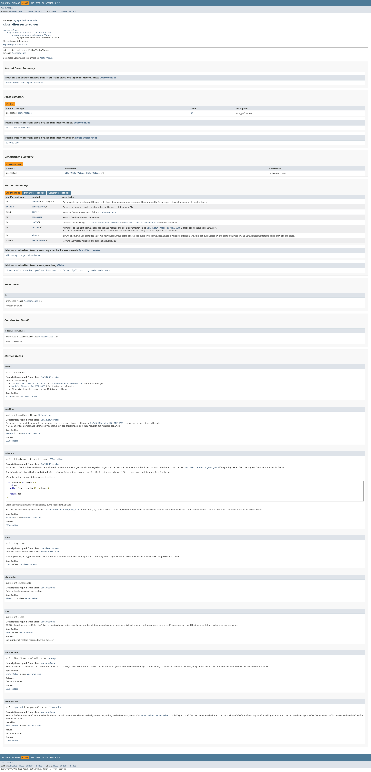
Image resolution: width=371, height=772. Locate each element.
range (22, 255)
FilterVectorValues (74, 173)
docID (35, 222)
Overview (5, 3)
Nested (13, 12)
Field (21, 12)
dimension (37, 217)
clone (8, 270)
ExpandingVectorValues (15, 44)
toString (84, 270)
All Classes (7, 8)
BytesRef (10, 207)
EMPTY (8, 128)
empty (14, 255)
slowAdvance (34, 255)
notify (61, 270)
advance (36, 201)
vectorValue (38, 240)
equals (17, 270)
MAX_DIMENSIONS (22, 128)
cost (34, 212)
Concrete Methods (59, 193)
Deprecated (47, 3)
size (34, 235)
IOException (44, 415)
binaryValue (38, 207)
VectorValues (19, 53)
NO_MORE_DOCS (13, 143)
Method (38, 12)
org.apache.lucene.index (25, 20)
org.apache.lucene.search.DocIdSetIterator (29, 32)
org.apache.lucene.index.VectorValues (31, 35)
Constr (29, 12)
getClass (39, 270)
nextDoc (36, 227)
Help (57, 3)
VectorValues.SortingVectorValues (24, 82)
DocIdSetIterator (86, 137)
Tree (38, 3)
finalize (27, 270)
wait (93, 270)
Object (61, 265)
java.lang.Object (11, 30)
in (192, 113)
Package (16, 3)
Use (32, 3)
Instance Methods (34, 193)
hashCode (51, 270)
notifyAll (72, 270)
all (7, 255)
